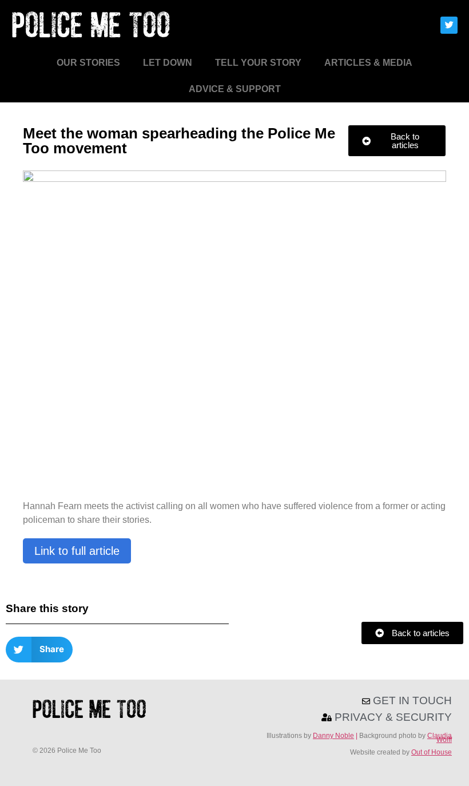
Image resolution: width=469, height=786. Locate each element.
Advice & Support (235, 89)
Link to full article (77, 551)
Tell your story (258, 63)
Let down (167, 63)
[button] (39, 649)
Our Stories (88, 63)
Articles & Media (368, 63)
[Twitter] (449, 25)
